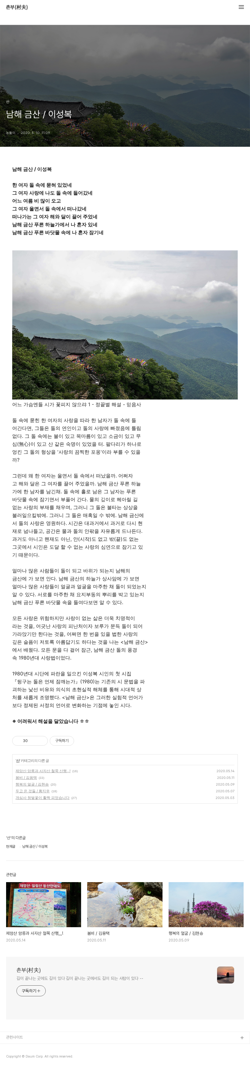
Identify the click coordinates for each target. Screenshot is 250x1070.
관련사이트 (14, 1037)
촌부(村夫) (17, 7)
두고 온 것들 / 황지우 (33, 791)
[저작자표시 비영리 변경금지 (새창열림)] (82, 740)
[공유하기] (33, 740)
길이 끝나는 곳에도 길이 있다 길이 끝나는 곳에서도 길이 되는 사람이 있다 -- (79, 978)
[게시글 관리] (41, 740)
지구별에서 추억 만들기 (24, 1057)
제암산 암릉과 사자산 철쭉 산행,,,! (43, 771)
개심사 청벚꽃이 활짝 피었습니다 (43, 797)
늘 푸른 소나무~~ (19, 1048)
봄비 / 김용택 (26, 777)
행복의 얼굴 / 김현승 (32, 784)
